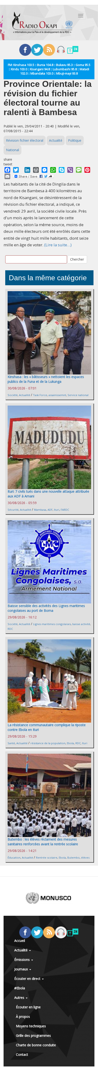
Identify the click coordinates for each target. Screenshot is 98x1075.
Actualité (55, 140)
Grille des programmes (33, 1035)
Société (13, 395)
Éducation (14, 857)
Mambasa (40, 509)
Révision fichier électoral (24, 140)
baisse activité (81, 624)
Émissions (22, 959)
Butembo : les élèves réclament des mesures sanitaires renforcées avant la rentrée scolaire (43, 841)
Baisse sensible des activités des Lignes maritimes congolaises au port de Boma (46, 608)
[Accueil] (42, 22)
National (12, 150)
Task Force (40, 395)
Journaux (21, 969)
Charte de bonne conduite (36, 1045)
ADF (50, 509)
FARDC (65, 509)
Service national (78, 395)
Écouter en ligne (28, 1007)
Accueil (19, 940)
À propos (23, 1016)
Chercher (77, 259)
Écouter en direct (27, 978)
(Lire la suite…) (58, 245)
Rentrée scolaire (46, 857)
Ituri (56, 509)
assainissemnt (57, 395)
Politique (74, 140)
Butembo (73, 857)
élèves (85, 857)
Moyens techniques (31, 1026)
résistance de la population (47, 743)
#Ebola (19, 988)
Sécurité (13, 509)
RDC (10, 629)
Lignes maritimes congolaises (52, 624)
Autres (19, 997)
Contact (22, 1054)
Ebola (70, 743)
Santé (11, 743)
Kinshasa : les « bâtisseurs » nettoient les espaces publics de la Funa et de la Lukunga (46, 379)
